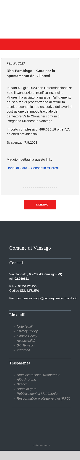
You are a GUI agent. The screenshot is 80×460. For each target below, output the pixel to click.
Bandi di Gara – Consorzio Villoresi (33, 168)
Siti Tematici (26, 345)
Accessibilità (26, 341)
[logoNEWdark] (40, 5)
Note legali (25, 326)
